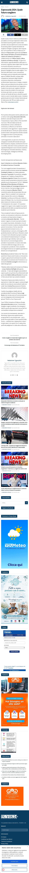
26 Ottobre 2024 (22, 16)
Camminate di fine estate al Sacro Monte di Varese (13, 775)
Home (2, 7)
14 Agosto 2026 (16, 449)
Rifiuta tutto (14, 869)
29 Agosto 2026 (16, 404)
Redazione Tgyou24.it (11, 16)
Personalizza (14, 865)
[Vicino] (27, 846)
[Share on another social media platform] (24, 35)
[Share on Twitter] (17, 35)
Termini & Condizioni (6, 841)
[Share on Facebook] (10, 35)
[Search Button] (27, 2)
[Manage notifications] (3, 869)
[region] (14, 859)
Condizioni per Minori (6, 839)
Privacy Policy (4, 843)
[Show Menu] (2, 2)
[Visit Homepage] (14, 2)
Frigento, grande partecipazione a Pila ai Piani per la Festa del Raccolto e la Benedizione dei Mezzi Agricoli (14, 768)
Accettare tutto (14, 861)
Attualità (6, 7)
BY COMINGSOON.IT (14, 670)
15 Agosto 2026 (16, 427)
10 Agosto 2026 (16, 470)
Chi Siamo (3, 837)
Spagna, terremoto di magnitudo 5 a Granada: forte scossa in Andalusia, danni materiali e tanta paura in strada (14, 424)
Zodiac (14, 752)
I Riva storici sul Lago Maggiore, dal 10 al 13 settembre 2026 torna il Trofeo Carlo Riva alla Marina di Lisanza (14, 771)
